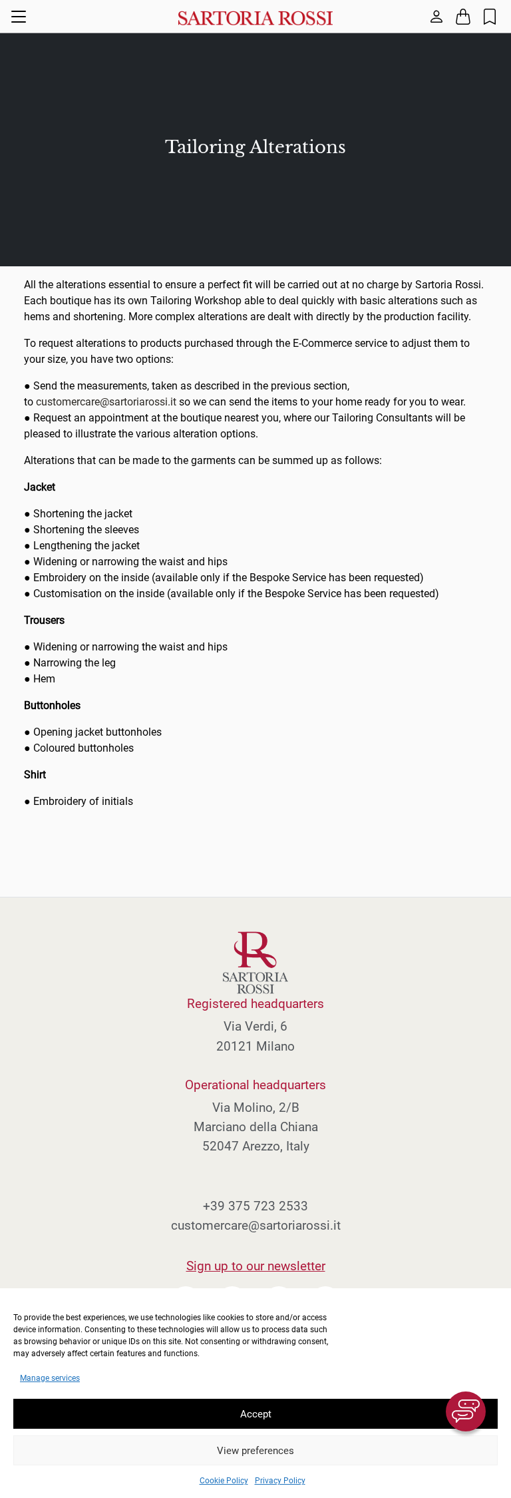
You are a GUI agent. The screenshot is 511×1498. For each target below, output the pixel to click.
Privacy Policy (280, 1480)
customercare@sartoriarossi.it (106, 401)
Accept (255, 1414)
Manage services (50, 1378)
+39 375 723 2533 (255, 1206)
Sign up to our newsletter (255, 1266)
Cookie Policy (224, 1480)
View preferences (255, 1451)
